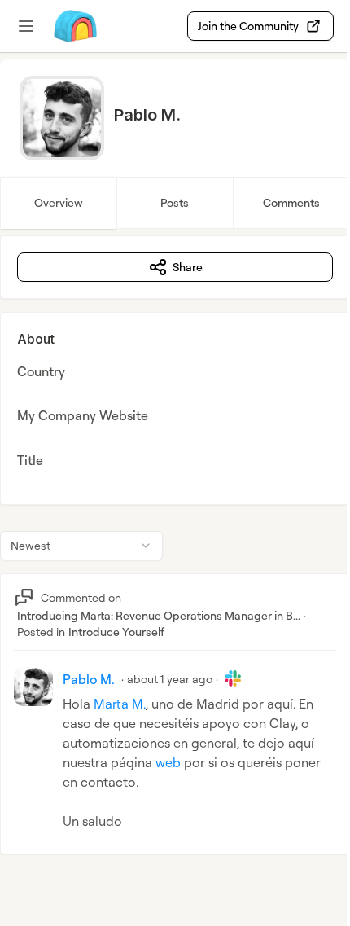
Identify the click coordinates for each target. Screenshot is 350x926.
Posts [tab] (174, 202)
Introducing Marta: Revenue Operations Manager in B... (158, 615)
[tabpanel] (175, 561)
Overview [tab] (58, 202)
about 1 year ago (169, 679)
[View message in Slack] (232, 678)
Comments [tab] (291, 202)
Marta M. (120, 704)
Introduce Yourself (116, 632)
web (168, 762)
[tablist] (175, 203)
